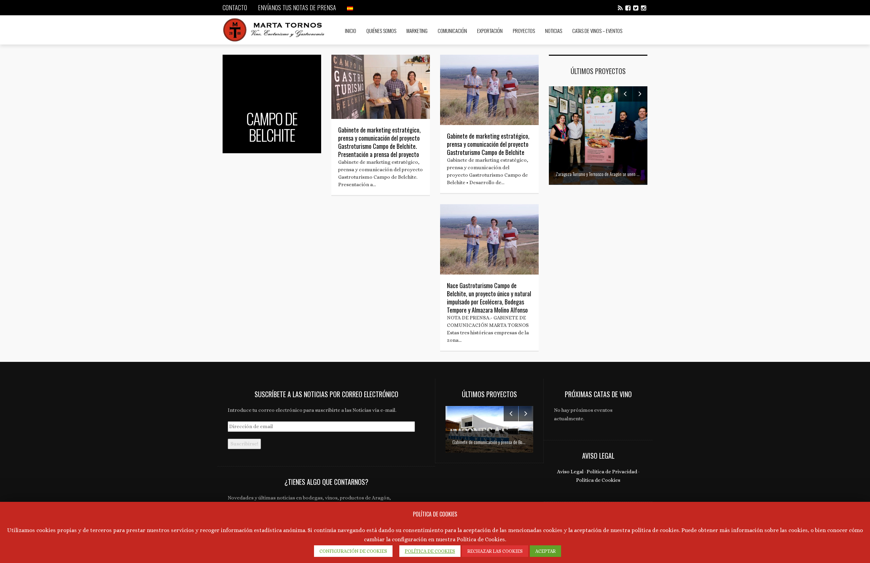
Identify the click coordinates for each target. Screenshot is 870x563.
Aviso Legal (570, 472)
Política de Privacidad (612, 472)
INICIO (350, 30)
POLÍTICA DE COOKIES (430, 551)
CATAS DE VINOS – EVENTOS (597, 30)
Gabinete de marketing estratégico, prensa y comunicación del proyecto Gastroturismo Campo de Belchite (488, 144)
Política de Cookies (598, 480)
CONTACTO (235, 7)
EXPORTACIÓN (490, 30)
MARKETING (417, 30)
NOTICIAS (553, 30)
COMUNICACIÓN (452, 30)
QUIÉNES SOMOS (381, 30)
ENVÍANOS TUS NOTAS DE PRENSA (297, 7)
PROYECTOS (524, 30)
